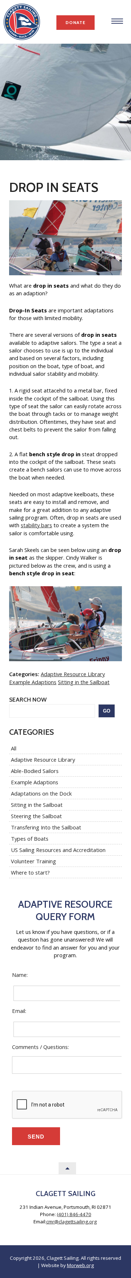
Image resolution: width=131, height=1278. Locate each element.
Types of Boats (29, 838)
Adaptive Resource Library (73, 674)
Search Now (28, 699)
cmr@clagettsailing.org (71, 1221)
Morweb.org (80, 1265)
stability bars (36, 525)
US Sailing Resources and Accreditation (58, 849)
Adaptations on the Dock (41, 793)
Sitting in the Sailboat (84, 682)
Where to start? (30, 872)
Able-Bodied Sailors (35, 770)
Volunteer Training (33, 861)
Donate (76, 22)
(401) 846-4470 (74, 1214)
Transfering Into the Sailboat (46, 827)
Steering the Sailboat (36, 816)
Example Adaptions (32, 682)
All (13, 748)
